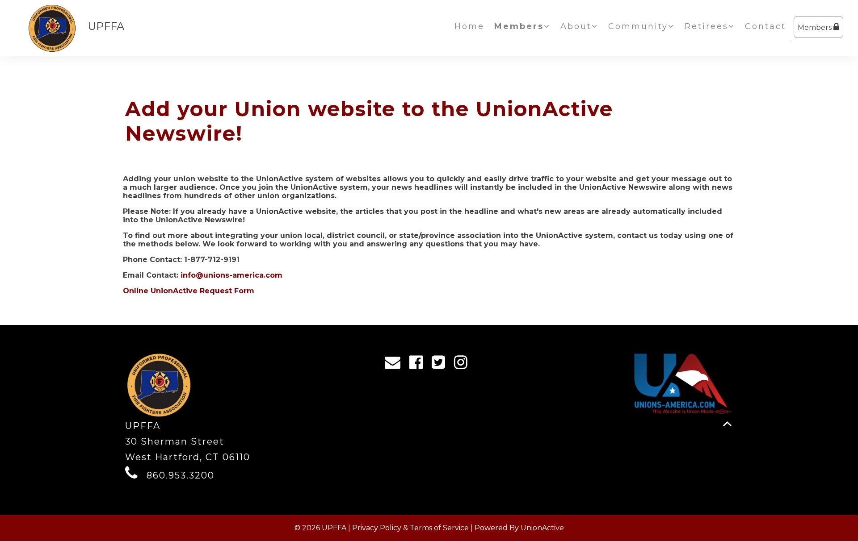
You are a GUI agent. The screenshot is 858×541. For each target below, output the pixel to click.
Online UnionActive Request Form (188, 291)
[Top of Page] (727, 423)
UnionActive (542, 528)
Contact (765, 26)
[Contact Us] (395, 364)
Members (815, 27)
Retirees (706, 26)
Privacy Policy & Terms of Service (410, 528)
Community (638, 26)
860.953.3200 (180, 475)
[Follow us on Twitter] (441, 364)
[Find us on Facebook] (419, 364)
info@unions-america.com (231, 275)
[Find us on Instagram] (463, 364)
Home (469, 26)
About (576, 26)
